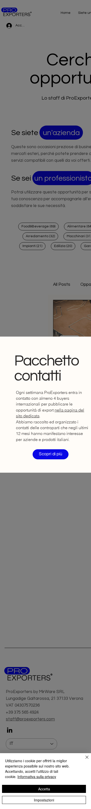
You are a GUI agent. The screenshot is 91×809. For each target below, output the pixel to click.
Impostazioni (44, 799)
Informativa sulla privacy (36, 776)
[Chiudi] (84, 760)
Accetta (44, 788)
